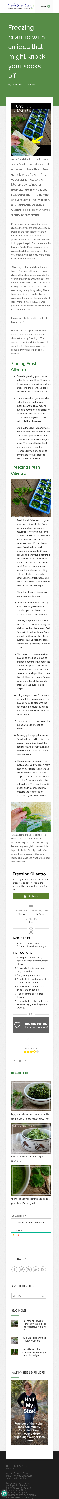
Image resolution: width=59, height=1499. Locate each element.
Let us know (29, 1027)
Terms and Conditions (17, 1478)
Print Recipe (32, 896)
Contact (18, 1473)
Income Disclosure (22, 1475)
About (9, 1473)
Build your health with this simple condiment (34, 1339)
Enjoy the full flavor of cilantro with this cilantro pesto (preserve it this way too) (35, 1325)
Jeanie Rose (18, 84)
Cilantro (32, 84)
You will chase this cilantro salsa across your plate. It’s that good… (34, 1352)
